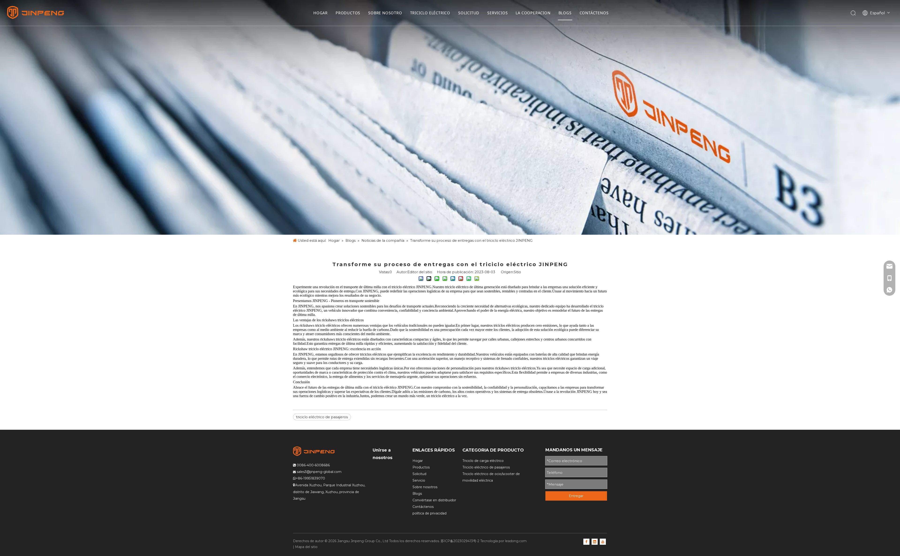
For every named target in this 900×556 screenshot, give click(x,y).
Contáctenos (423, 507)
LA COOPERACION (533, 12)
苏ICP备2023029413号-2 (460, 541)
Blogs (417, 493)
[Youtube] (603, 541)
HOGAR (320, 12)
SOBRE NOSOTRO (385, 12)
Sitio (517, 272)
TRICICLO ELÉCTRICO (430, 12)
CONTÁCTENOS (594, 12)
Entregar (576, 496)
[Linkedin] (595, 541)
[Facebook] (586, 541)
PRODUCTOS (348, 12)
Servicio (418, 480)
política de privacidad (429, 513)
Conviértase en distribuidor (434, 500)
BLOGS (565, 12)
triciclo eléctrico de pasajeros (322, 417)
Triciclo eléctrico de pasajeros (486, 467)
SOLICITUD (468, 12)
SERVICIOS (497, 12)
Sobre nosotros (424, 487)
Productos (421, 467)
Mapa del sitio (306, 547)
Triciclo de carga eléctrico (483, 461)
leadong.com (516, 541)
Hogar (417, 461)
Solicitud (419, 474)
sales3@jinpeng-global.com (319, 472)
